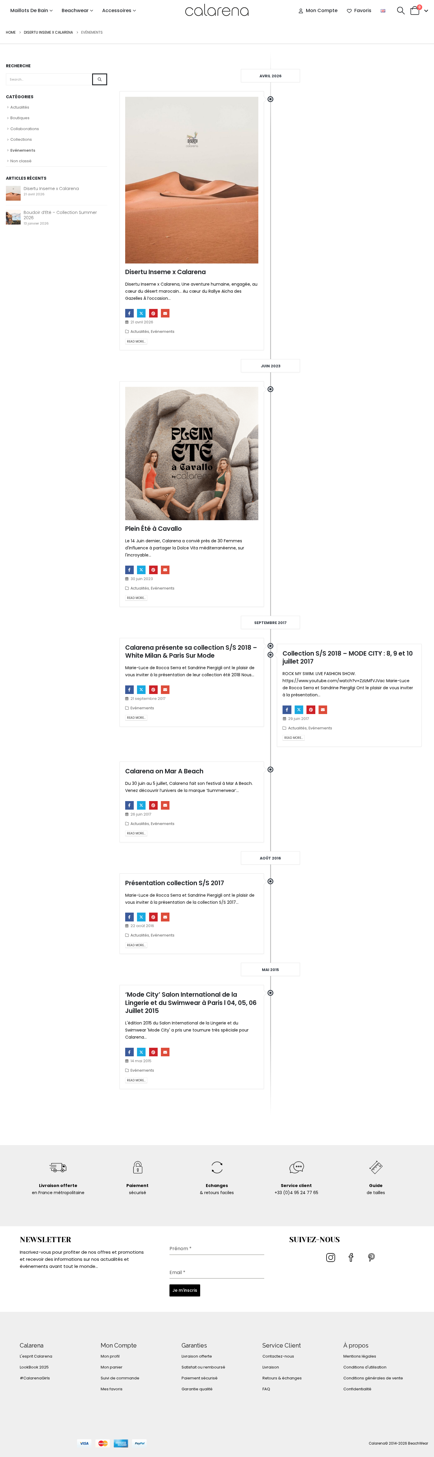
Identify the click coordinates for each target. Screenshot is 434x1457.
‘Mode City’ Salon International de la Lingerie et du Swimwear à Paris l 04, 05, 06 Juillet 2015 (191, 1002)
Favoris (362, 10)
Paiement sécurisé (200, 1378)
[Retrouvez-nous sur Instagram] (331, 1260)
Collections (21, 139)
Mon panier (112, 1367)
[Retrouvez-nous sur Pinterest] (372, 1260)
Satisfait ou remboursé (203, 1367)
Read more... (136, 341)
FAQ (266, 1389)
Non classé (21, 161)
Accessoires (116, 10)
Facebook (129, 313)
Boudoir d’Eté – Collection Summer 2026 (60, 215)
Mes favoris (112, 1389)
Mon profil (110, 1356)
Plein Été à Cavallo (153, 528)
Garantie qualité (197, 1389)
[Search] (99, 79)
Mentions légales (359, 1356)
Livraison (270, 1367)
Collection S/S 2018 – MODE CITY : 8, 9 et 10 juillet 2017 (348, 657)
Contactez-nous (278, 1356)
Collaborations (24, 129)
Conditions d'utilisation (364, 1367)
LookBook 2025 (34, 1367)
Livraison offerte (197, 1356)
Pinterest (153, 313)
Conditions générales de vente (373, 1378)
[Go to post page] (13, 193)
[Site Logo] (217, 10)
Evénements (162, 331)
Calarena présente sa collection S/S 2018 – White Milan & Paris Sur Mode (191, 651)
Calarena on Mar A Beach (164, 771)
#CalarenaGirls (35, 1378)
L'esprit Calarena (36, 1356)
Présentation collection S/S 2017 (174, 883)
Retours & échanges (282, 1378)
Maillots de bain (29, 10)
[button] (400, 10)
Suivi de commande (120, 1378)
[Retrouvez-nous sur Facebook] (351, 1260)
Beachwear (75, 10)
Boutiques (20, 118)
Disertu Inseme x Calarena (165, 272)
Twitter (141, 313)
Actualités (139, 331)
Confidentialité (357, 1389)
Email (165, 313)
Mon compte (321, 10)
